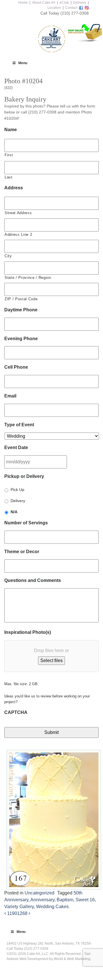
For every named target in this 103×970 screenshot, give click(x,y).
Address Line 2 (18, 234)
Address (13, 187)
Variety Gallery (19, 906)
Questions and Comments (32, 580)
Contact (71, 8)
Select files (51, 660)
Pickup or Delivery (24, 476)
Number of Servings (26, 522)
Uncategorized (39, 892)
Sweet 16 (85, 899)
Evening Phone (21, 338)
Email (10, 395)
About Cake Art (43, 3)
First (9, 155)
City (8, 256)
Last (9, 177)
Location (54, 8)
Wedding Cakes (52, 906)
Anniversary (42, 899)
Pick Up (17, 489)
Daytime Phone (20, 309)
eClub (64, 3)
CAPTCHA (15, 712)
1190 (11, 913)
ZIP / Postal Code (21, 299)
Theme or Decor (21, 551)
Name (10, 129)
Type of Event (19, 424)
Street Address (18, 213)
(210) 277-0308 (74, 13)
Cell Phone (16, 367)
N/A (14, 512)
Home (23, 3)
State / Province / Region (28, 277)
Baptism (65, 899)
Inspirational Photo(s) (27, 632)
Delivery (79, 3)
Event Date (16, 447)
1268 (23, 913)
